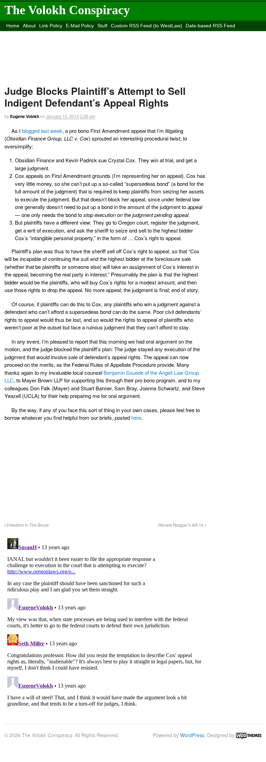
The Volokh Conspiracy (67, 10)
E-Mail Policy (80, 25)
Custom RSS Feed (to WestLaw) (146, 25)
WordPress (192, 735)
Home (12, 25)
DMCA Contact (22, 34)
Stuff (102, 25)
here (136, 417)
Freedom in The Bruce (27, 525)
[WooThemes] (248, 735)
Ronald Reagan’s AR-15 (181, 525)
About (29, 25)
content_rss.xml (59, 34)
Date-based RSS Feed (210, 25)
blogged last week (42, 130)
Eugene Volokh (24, 116)
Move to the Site (117, 34)
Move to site (180, 34)
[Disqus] (105, 621)
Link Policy (50, 25)
